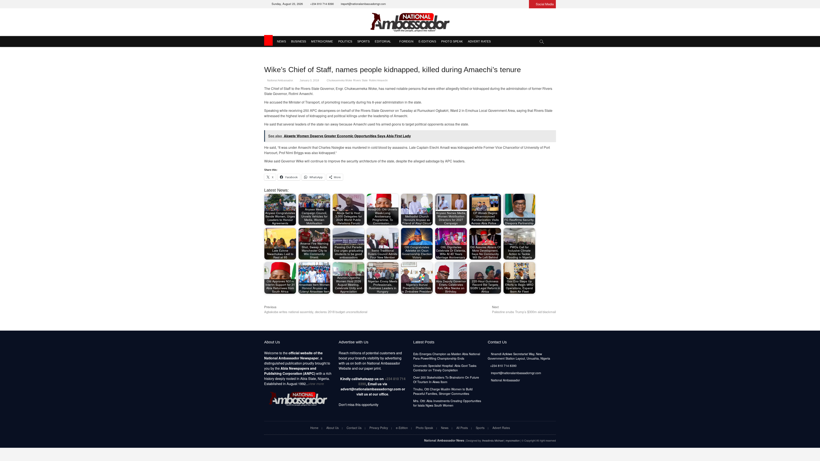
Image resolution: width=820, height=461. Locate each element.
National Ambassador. (280, 80)
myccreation (513, 440)
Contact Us (354, 428)
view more (316, 383)
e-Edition (402, 428)
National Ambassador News (444, 440)
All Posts (462, 428)
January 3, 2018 (309, 80)
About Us (332, 428)
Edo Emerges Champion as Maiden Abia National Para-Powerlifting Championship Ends (446, 356)
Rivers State (360, 80)
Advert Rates (479, 41)
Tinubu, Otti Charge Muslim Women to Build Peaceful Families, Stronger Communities (443, 391)
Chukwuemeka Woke (339, 80)
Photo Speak (452, 41)
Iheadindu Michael (493, 440)
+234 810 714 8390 (321, 4)
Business (298, 41)
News (281, 41)
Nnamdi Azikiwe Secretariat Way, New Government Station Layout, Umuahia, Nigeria (519, 356)
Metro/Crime (322, 41)
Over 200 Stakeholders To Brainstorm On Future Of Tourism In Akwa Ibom (446, 379)
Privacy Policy (378, 428)
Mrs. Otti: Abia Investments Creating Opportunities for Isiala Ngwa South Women (447, 403)
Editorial (383, 41)
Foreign (406, 41)
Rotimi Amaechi (378, 80)
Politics (345, 41)
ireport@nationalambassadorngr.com (363, 4)
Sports (363, 41)
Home (314, 428)
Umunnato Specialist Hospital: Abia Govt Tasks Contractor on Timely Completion (444, 367)
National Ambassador (505, 380)
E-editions (427, 41)
